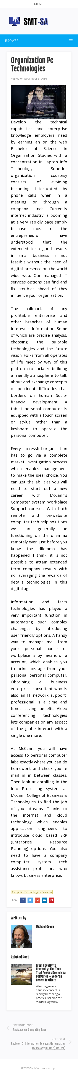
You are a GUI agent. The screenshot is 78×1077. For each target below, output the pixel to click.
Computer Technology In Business (32, 892)
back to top (48, 1068)
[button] (39, 4)
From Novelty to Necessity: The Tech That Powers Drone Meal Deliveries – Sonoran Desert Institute (51, 973)
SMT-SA (35, 1068)
